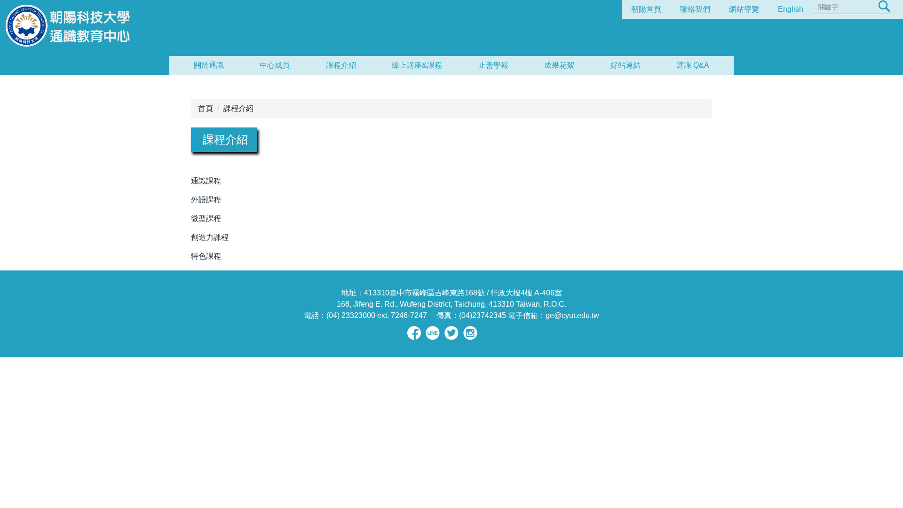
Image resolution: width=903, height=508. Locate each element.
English (790, 9)
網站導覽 (744, 9)
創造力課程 (210, 237)
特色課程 (206, 256)
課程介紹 (341, 65)
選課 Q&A (692, 65)
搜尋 (884, 6)
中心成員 (275, 65)
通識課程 (206, 181)
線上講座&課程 (417, 65)
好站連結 (625, 65)
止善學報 (493, 65)
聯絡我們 (695, 9)
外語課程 (206, 200)
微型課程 (206, 218)
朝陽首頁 (646, 9)
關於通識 (209, 65)
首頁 (205, 108)
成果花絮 (559, 65)
